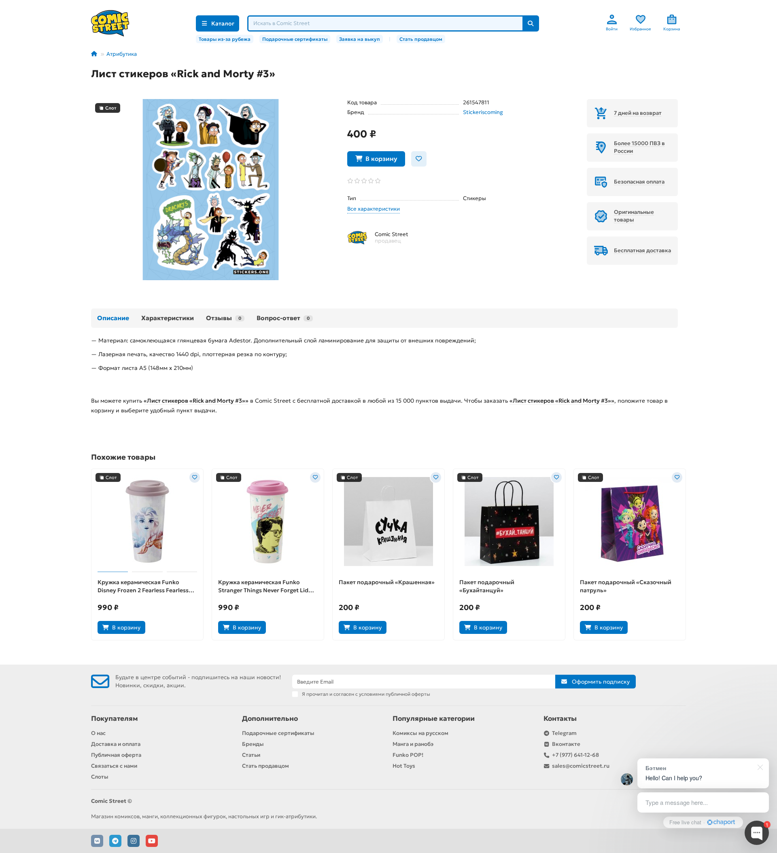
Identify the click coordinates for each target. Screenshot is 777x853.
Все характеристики (373, 208)
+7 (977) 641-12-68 (575, 755)
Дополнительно (270, 718)
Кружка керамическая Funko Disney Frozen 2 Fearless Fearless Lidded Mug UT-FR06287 (143, 586)
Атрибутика (121, 54)
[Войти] (612, 19)
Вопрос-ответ (283, 318)
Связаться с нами (114, 765)
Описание (113, 318)
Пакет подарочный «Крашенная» (387, 582)
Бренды (253, 744)
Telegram (564, 733)
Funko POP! (408, 755)
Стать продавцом (420, 39)
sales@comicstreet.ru (580, 765)
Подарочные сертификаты (294, 39)
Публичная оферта (116, 755)
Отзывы (223, 318)
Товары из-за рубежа (225, 39)
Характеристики (167, 318)
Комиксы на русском (420, 733)
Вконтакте (566, 744)
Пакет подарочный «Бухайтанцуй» (486, 586)
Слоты (99, 776)
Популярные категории (434, 718)
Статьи (251, 755)
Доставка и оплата (115, 744)
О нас (98, 733)
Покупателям (114, 718)
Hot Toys (404, 765)
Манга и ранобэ (413, 744)
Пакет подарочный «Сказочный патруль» (625, 586)
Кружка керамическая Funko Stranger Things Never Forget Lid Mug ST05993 (263, 586)
